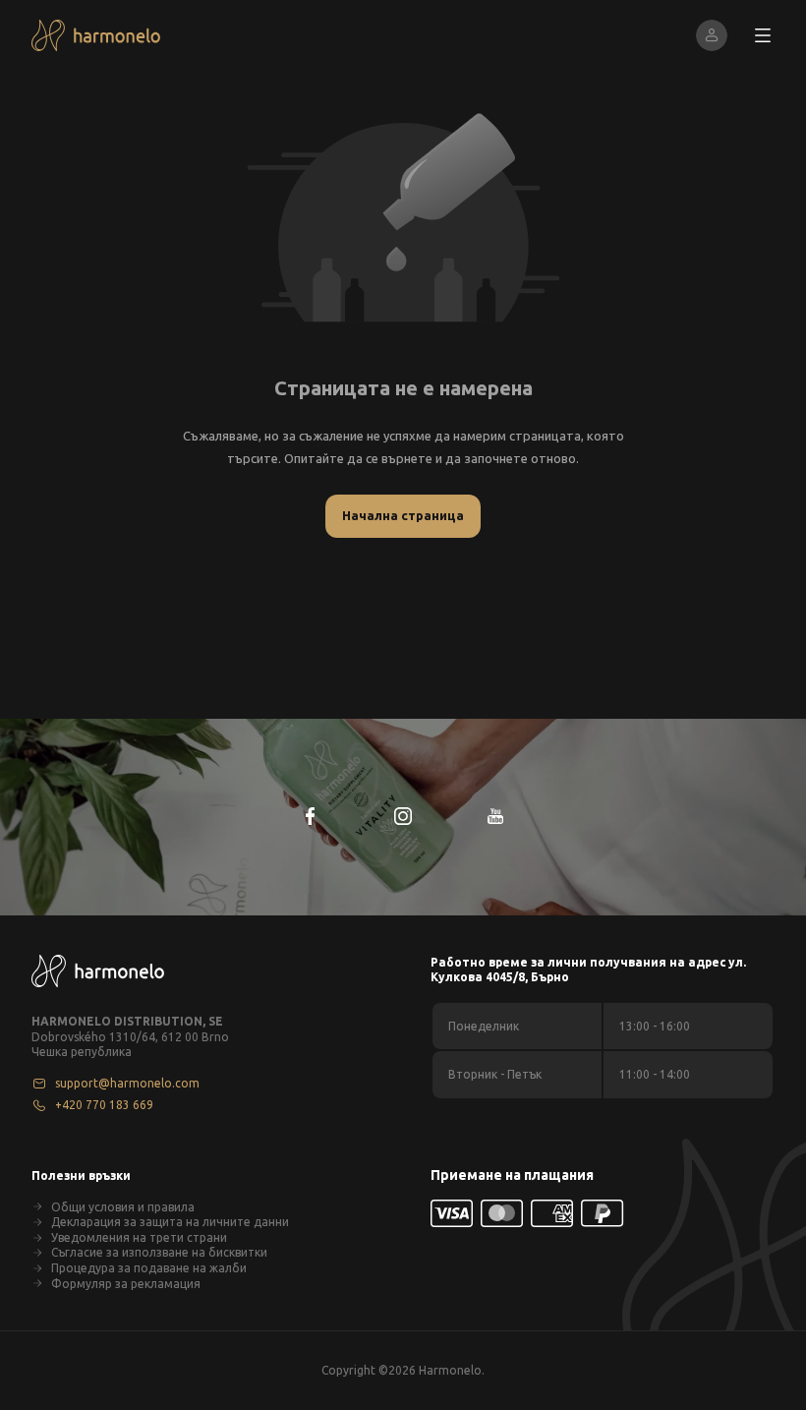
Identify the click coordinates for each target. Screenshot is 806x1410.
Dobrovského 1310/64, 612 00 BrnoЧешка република (130, 1044)
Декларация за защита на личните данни (170, 1221)
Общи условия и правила (123, 1207)
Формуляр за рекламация (126, 1283)
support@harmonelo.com (127, 1083)
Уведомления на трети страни (139, 1237)
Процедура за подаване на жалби (149, 1268)
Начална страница (403, 515)
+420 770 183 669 (104, 1104)
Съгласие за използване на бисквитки (159, 1252)
